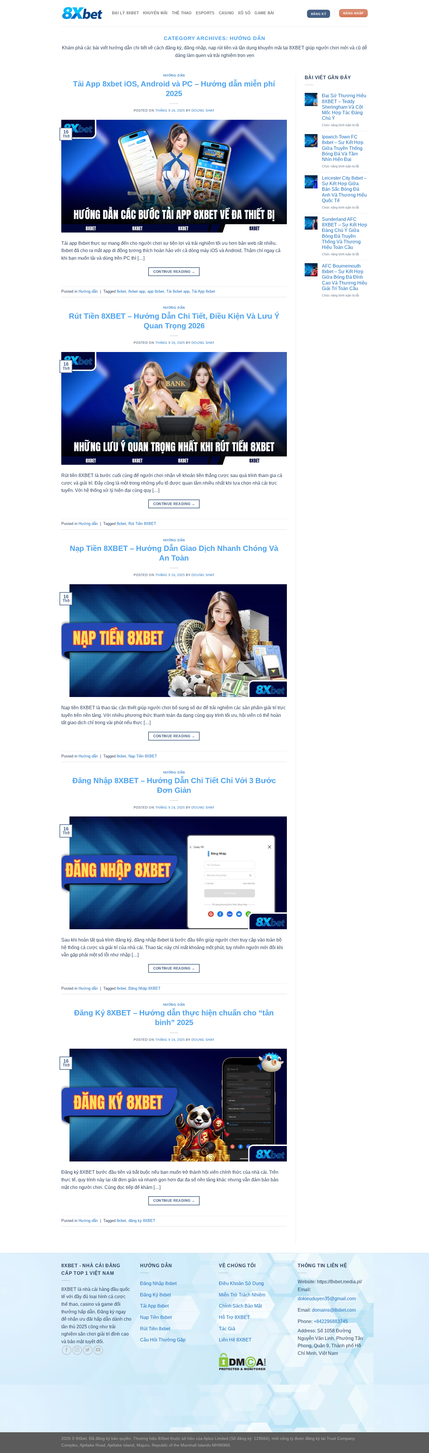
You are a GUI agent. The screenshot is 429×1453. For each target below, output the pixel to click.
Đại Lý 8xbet (125, 13)
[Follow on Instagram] (77, 1350)
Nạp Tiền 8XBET (142, 756)
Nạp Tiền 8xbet (156, 1317)
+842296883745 (331, 1321)
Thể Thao (182, 13)
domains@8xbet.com (334, 1310)
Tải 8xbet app (177, 291)
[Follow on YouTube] (98, 1350)
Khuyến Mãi (155, 13)
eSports (205, 13)
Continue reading (174, 272)
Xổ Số (244, 13)
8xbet (121, 291)
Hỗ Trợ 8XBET (234, 1317)
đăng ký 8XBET (141, 1220)
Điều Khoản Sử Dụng (241, 1283)
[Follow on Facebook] (67, 1350)
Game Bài (264, 13)
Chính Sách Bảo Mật (240, 1305)
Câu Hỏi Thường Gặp (163, 1339)
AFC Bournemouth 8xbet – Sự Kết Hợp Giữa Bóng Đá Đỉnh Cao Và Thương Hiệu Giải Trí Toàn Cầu (344, 277)
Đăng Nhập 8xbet (158, 1283)
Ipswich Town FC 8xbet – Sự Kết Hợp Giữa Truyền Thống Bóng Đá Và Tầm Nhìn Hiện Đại (342, 148)
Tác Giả (227, 1328)
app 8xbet (155, 291)
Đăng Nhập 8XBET (144, 988)
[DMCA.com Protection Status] (242, 1361)
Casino (226, 13)
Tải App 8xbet (203, 291)
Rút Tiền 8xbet (155, 1328)
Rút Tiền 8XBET (142, 523)
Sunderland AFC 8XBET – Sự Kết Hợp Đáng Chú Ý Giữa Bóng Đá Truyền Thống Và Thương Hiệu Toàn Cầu (344, 233)
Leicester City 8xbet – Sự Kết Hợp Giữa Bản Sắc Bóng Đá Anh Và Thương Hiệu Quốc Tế (344, 189)
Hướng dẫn (174, 75)
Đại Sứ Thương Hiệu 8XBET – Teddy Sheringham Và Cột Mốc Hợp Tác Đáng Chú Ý (344, 107)
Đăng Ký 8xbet (155, 1294)
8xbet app (136, 291)
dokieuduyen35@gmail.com (327, 1298)
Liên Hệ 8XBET (235, 1339)
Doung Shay (202, 110)
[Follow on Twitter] (88, 1350)
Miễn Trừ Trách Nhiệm (242, 1294)
